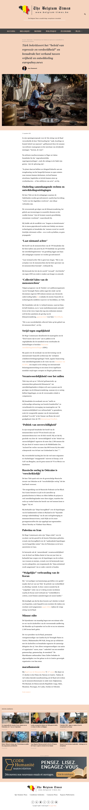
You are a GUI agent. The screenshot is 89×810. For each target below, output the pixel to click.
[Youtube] (56, 802)
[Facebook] (24, 699)
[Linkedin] (36, 802)
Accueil (24, 40)
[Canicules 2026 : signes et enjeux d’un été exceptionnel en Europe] (73, 718)
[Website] (52, 802)
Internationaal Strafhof (49, 419)
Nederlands (30, 40)
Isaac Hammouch (32, 68)
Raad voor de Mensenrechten (35, 672)
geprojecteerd (42, 317)
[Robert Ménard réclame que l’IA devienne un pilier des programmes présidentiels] (15, 736)
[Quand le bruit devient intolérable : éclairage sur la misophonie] (73, 736)
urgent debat (46, 607)
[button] (85, 14)
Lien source (26, 692)
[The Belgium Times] (44, 9)
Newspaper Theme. (53, 805)
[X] (28, 699)
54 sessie (50, 672)
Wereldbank (58, 317)
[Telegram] (40, 802)
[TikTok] (44, 802)
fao (38, 297)
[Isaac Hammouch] (24, 68)
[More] (32, 699)
